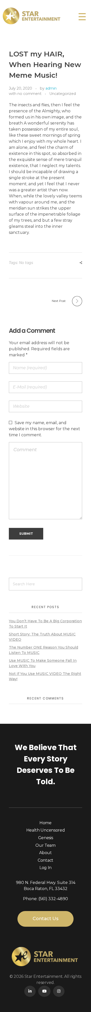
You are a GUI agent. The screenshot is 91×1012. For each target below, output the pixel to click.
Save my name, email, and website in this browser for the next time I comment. (44, 428)
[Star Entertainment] (39, 16)
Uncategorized (62, 93)
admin (51, 88)
